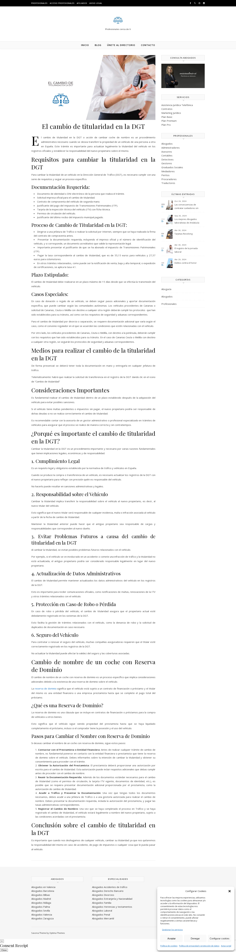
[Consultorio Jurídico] (118, 20)
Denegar (195, 938)
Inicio (85, 45)
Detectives (167, 159)
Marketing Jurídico (171, 112)
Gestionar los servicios (172, 929)
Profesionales (169, 303)
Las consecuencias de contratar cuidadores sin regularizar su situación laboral (186, 206)
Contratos (166, 108)
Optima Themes (57, 933)
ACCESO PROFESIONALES (62, 3)
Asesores (166, 151)
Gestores (166, 163)
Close (4, 950)
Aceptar (171, 938)
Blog (98, 45)
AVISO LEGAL (95, 3)
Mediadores (168, 171)
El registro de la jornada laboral (186, 250)
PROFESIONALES (39, 3)
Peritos (165, 175)
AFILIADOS (82, 3)
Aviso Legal (226, 945)
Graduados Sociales (172, 167)
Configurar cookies (219, 938)
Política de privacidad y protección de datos (199, 945)
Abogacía (166, 289)
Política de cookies (168, 945)
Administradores (170, 147)
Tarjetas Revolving (183, 233)
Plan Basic (166, 116)
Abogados (167, 143)
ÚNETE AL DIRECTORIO (121, 45)
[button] (229, 891)
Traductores (168, 183)
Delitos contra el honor (186, 262)
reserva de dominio (46, 688)
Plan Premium (169, 120)
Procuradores (169, 179)
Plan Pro (166, 124)
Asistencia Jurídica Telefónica (177, 105)
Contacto (148, 45)
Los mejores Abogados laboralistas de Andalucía (187, 221)
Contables (166, 155)
